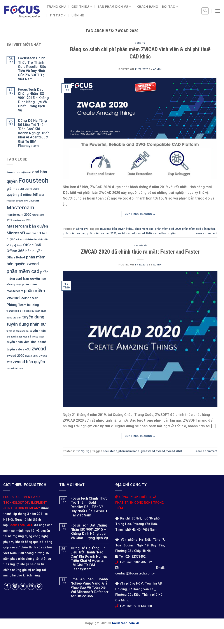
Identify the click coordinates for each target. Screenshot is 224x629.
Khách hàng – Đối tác (156, 6)
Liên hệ (78, 15)
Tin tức (56, 15)
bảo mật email (23, 172)
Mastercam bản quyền (27, 226)
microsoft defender (26, 239)
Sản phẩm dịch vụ (113, 6)
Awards (11, 172)
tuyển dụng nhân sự (26, 324)
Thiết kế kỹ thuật (31, 310)
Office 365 (32, 245)
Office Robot (16, 257)
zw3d (27, 349)
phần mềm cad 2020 (168, 228)
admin (157, 69)
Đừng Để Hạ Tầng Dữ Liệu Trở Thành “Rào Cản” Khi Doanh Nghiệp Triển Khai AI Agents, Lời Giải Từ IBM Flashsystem (33, 133)
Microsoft (16, 232)
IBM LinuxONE (31, 200)
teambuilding (14, 310)
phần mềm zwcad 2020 (101, 233)
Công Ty (140, 43)
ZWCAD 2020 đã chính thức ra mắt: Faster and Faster (140, 251)
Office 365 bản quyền (24, 251)
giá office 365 (28, 195)
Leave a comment (205, 233)
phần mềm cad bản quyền (198, 228)
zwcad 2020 (15, 356)
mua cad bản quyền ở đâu (116, 228)
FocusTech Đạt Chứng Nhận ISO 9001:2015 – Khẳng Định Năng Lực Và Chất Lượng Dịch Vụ (33, 100)
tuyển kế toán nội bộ (18, 331)
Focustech (33, 180)
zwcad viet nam (15, 368)
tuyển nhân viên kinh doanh (27, 342)
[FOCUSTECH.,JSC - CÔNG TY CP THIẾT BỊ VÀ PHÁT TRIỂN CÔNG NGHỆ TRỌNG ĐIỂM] (21, 11)
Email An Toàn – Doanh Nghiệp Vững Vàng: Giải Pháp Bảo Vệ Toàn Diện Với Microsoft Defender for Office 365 (89, 587)
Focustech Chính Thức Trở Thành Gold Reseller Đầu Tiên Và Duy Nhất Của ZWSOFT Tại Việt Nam (32, 68)
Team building (28, 305)
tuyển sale (14, 349)
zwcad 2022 (31, 356)
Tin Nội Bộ (140, 245)
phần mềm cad (23, 271)
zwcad (39, 349)
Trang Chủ (56, 6)
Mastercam (20, 207)
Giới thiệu (80, 6)
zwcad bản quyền (29, 361)
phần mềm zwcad (74, 233)
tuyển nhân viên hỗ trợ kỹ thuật (27, 336)
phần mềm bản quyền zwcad (136, 451)
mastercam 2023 (22, 220)
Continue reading (140, 214)
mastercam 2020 (19, 215)
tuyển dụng (33, 317)
